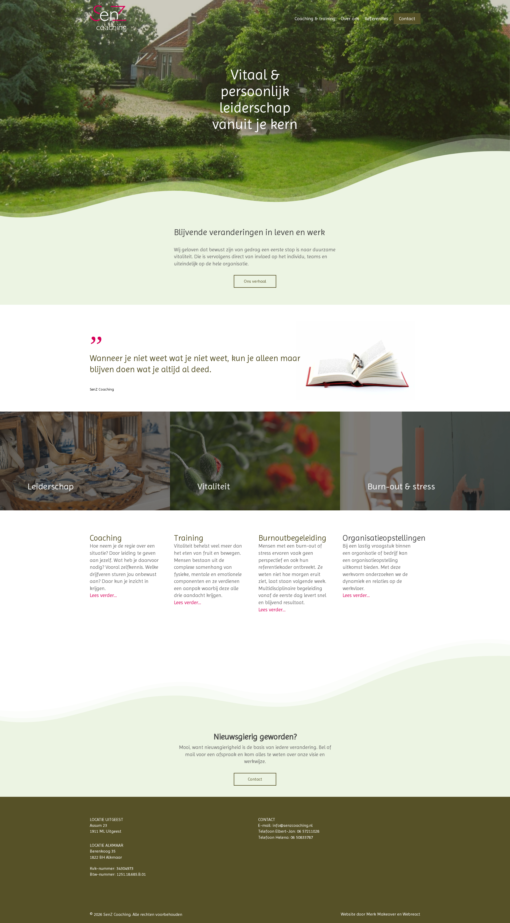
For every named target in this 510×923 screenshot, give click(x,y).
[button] (255, 281)
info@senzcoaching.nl (293, 825)
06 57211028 (308, 831)
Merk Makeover (381, 914)
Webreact (411, 914)
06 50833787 (302, 837)
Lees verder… (103, 595)
